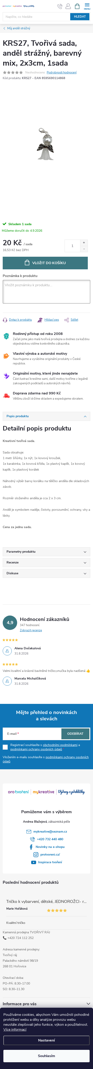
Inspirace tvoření (50, 862)
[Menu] (87, 6)
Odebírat (75, 734)
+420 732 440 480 (50, 839)
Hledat (80, 17)
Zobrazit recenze (31, 630)
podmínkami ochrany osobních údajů (36, 749)
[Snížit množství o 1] (84, 249)
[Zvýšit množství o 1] (84, 243)
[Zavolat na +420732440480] (60, 6)
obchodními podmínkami (60, 745)
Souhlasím (46, 1055)
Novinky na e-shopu (50, 847)
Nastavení (46, 1040)
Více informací (14, 1029)
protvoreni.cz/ (50, 854)
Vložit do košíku (49, 263)
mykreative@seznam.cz (50, 831)
